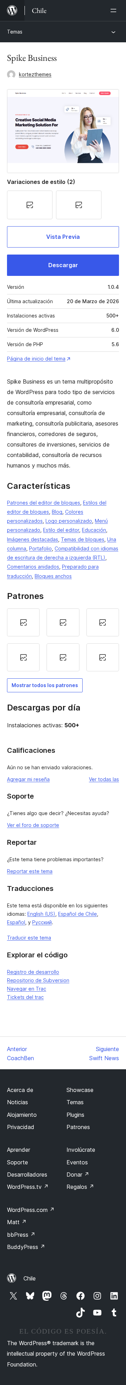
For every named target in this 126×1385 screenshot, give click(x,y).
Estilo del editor (61, 530)
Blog (57, 512)
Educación (94, 530)
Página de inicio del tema (36, 359)
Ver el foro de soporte (33, 825)
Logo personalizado (69, 521)
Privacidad (20, 1126)
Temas (14, 32)
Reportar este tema (29, 871)
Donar (77, 1174)
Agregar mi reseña (28, 779)
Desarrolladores (27, 1174)
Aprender (18, 1149)
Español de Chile (77, 914)
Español (16, 922)
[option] (23, 622)
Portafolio (40, 548)
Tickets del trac (25, 997)
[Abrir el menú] (115, 10)
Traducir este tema (29, 938)
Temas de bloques (82, 539)
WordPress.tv (28, 1186)
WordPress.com (31, 1209)
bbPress (21, 1234)
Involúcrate (80, 1149)
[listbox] (63, 639)
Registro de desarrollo (33, 972)
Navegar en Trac (26, 989)
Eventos (77, 1162)
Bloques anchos (53, 576)
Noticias (17, 1102)
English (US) (41, 914)
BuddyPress (26, 1246)
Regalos (80, 1186)
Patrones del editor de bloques (43, 503)
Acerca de (20, 1089)
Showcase (79, 1089)
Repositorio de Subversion (38, 980)
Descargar (63, 265)
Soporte (17, 1162)
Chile (29, 1278)
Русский (42, 922)
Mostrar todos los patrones (45, 685)
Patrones (78, 1126)
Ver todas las (104, 779)
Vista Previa (63, 236)
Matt (17, 1222)
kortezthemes (35, 74)
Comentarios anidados (33, 567)
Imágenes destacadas (32, 539)
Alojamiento (22, 1114)
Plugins (75, 1114)
